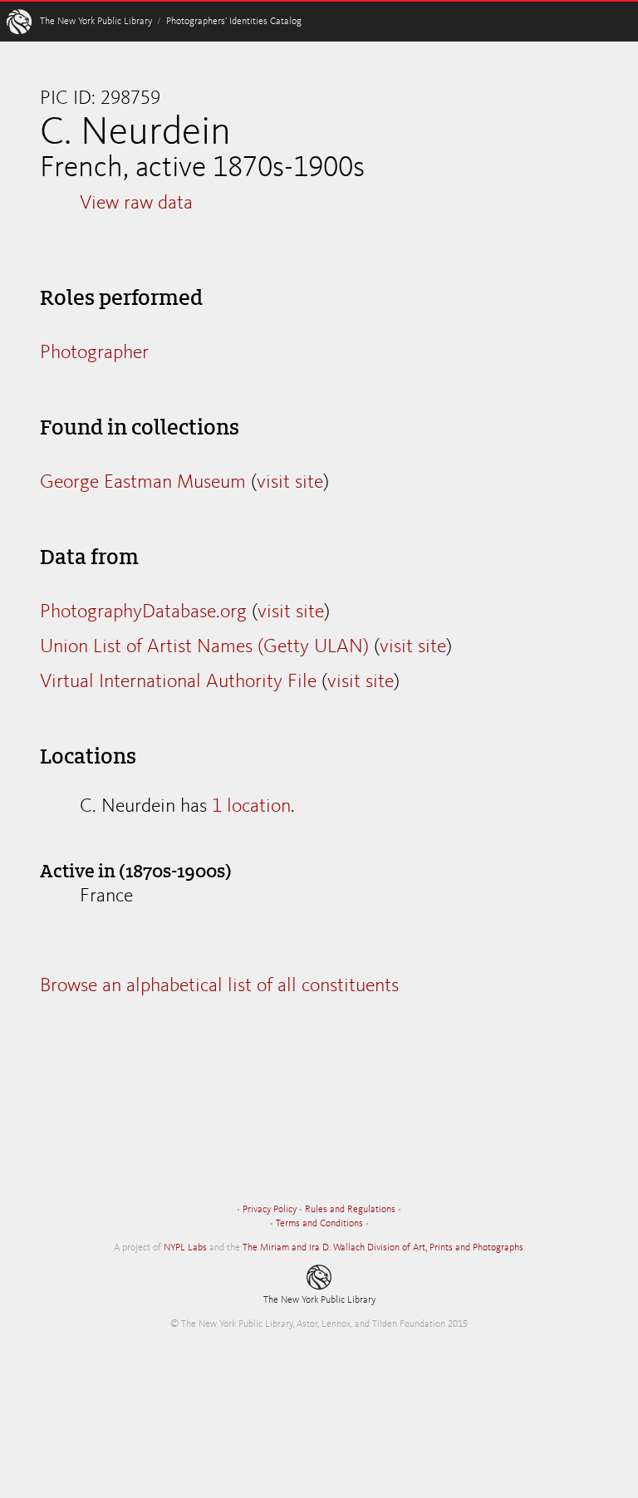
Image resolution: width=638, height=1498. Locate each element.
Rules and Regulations (350, 1210)
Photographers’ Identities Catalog (234, 22)
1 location (251, 807)
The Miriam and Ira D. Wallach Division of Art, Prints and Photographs (383, 1248)
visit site (290, 483)
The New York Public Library (96, 22)
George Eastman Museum (143, 483)
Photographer (94, 353)
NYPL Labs (185, 1248)
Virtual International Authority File (178, 682)
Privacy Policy (270, 1210)
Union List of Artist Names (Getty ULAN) (204, 647)
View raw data (136, 204)
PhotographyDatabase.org (143, 612)
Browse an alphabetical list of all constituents (219, 986)
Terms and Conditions (319, 1224)
